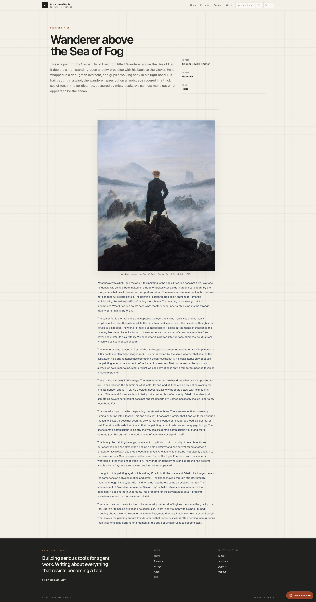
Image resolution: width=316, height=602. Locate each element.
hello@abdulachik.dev (54, 579)
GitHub (257, 597)
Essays (217, 5)
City (153, 473)
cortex (221, 555)
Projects (205, 5)
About (228, 5)
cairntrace (223, 561)
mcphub (222, 571)
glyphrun (222, 566)
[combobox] (268, 5)
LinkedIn (269, 597)
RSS (156, 576)
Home (193, 5)
